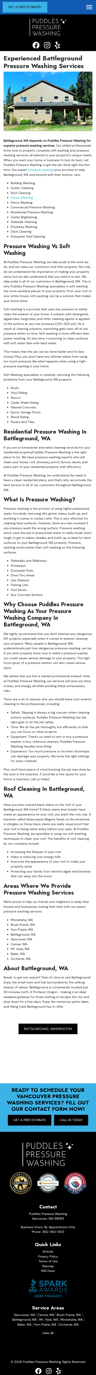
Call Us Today (71, 1120)
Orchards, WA (69, 1324)
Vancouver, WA (24, 1315)
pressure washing (41, 170)
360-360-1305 (53, 1232)
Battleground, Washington (48, 1029)
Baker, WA (24, 1324)
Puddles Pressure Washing (42, 1362)
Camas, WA (46, 1315)
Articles (48, 1251)
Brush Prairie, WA (69, 1315)
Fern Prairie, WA (45, 1324)
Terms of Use (48, 1261)
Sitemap (48, 1266)
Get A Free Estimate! (25, 7)
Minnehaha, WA (72, 1320)
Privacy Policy (48, 1256)
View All (48, 1333)
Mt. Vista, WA (48, 1320)
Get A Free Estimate (29, 1120)
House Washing (22, 198)
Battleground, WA (24, 1320)
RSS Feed (48, 1271)
